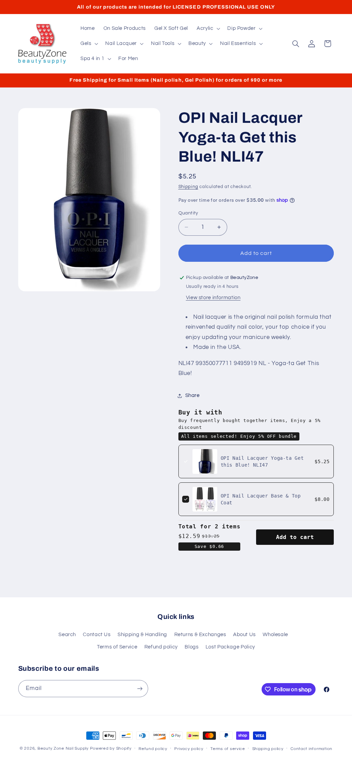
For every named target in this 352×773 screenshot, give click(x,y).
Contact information (311, 749)
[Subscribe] (139, 688)
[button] (207, 28)
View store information (213, 297)
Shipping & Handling (142, 634)
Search (67, 634)
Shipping (188, 187)
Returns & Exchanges (200, 634)
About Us (244, 634)
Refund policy (161, 646)
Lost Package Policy (230, 646)
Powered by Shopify (111, 748)
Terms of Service (117, 646)
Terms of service (227, 749)
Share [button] (192, 395)
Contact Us (96, 634)
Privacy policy (188, 749)
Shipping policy (268, 749)
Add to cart (295, 537)
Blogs (191, 646)
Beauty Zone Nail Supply (63, 748)
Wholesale (275, 634)
